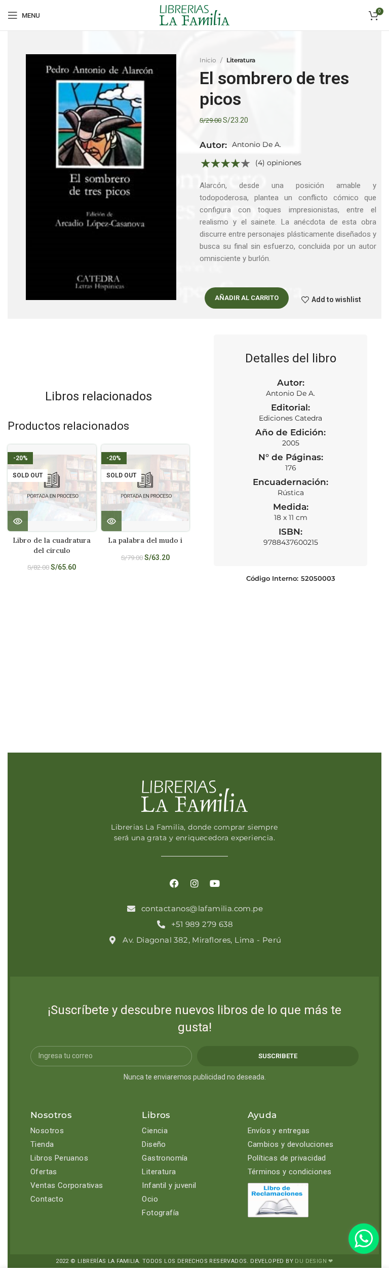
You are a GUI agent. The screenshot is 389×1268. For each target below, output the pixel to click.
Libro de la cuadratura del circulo (52, 545)
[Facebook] (174, 883)
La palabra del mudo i (145, 540)
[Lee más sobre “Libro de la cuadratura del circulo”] (18, 521)
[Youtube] (215, 883)
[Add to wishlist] (92, 461)
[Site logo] (194, 15)
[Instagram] (194, 883)
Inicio (208, 60)
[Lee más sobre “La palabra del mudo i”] (111, 521)
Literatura (240, 60)
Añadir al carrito (247, 298)
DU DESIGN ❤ (314, 1261)
